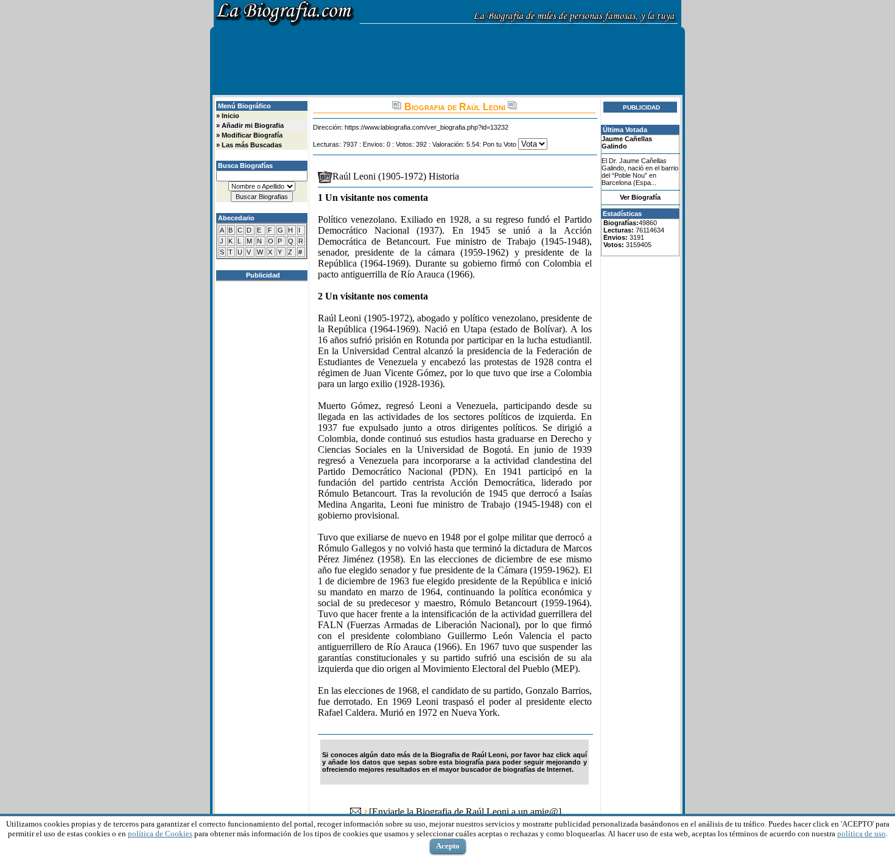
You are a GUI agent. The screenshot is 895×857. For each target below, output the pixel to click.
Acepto (448, 845)
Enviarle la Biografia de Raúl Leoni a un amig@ (465, 811)
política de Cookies (160, 833)
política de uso (861, 833)
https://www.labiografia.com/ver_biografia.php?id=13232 (426, 127)
